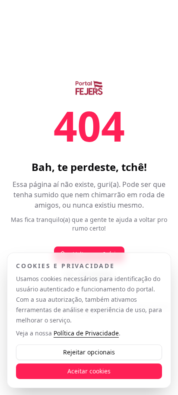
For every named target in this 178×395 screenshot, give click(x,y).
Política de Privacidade (86, 333)
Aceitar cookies (89, 371)
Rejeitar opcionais (89, 352)
